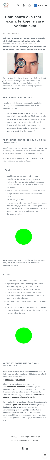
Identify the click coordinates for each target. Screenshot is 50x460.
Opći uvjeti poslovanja (30, 437)
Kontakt (35, 440)
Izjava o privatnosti (20, 440)
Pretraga (14, 437)
